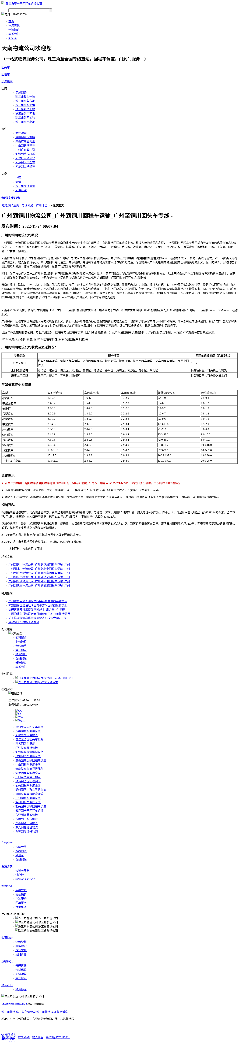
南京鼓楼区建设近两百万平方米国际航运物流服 (37, 605)
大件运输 (21, 133)
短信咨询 (10, 1034)
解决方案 (7, 866)
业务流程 (21, 641)
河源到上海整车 (25, 166)
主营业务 (7, 842)
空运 (18, 177)
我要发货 (5, 197)
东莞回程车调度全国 (28, 731)
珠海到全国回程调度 (28, 781)
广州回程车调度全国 (28, 798)
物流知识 (14, 29)
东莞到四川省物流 (26, 823)
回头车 (12, 38)
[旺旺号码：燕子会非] (19, 716)
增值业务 (7, 886)
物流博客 (62, 1011)
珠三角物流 (8, 1011)
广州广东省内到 (25, 149)
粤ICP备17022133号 (58, 1037)
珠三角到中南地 (25, 113)
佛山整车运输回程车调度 (30, 760)
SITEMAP (24, 1037)
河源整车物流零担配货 (29, 752)
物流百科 (7, 205)
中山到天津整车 (25, 145)
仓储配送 (21, 658)
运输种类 (7, 961)
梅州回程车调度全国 (28, 802)
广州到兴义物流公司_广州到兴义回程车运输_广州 (39, 577)
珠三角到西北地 (25, 121)
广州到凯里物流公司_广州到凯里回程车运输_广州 (39, 585)
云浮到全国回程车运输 (29, 810)
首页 (11, 21)
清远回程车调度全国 (28, 773)
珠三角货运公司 (26, 1011)
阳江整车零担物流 (26, 747)
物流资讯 (14, 25)
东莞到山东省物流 (26, 819)
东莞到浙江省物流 (26, 831)
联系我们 (14, 33)
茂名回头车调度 (25, 743)
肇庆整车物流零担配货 (29, 768)
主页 (16, 205)
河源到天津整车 (25, 162)
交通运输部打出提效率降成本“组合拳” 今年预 (36, 609)
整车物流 (21, 650)
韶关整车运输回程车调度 (30, 806)
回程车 (5, 74)
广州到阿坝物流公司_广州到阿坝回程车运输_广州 (39, 581)
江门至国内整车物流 (28, 777)
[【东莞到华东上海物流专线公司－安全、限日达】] (44, 678)
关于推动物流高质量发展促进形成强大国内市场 (37, 618)
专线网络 (21, 92)
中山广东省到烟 (25, 141)
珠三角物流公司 (46, 1011)
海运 (18, 181)
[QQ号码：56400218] (18, 710)
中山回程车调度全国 (28, 764)
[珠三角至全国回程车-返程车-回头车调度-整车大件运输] (21, 3)
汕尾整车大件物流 (26, 735)
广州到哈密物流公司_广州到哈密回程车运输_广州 (39, 573)
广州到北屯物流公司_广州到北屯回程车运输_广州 (39, 568)
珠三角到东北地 (25, 105)
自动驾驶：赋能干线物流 (23, 622)
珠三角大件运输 (25, 186)
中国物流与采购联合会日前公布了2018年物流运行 (39, 613)
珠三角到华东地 (25, 100)
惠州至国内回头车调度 (29, 726)
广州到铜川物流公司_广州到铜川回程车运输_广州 (39, 564)
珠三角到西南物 (25, 117)
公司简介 (21, 637)
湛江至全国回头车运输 (29, 739)
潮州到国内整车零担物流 (30, 789)
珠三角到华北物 (25, 109)
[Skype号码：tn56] (20, 720)
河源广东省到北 (25, 158)
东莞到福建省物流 (26, 827)
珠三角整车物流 (25, 96)
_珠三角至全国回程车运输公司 (14, 1004)
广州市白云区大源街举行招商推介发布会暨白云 (37, 601)
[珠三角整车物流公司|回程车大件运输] (36, 682)
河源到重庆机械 (25, 154)
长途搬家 (7, 81)
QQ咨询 (9, 1038)
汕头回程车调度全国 (28, 785)
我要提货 (15, 197)
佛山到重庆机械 (25, 137)
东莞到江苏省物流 (26, 814)
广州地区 (41, 205)
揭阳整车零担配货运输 (29, 793)
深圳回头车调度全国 (28, 756)
